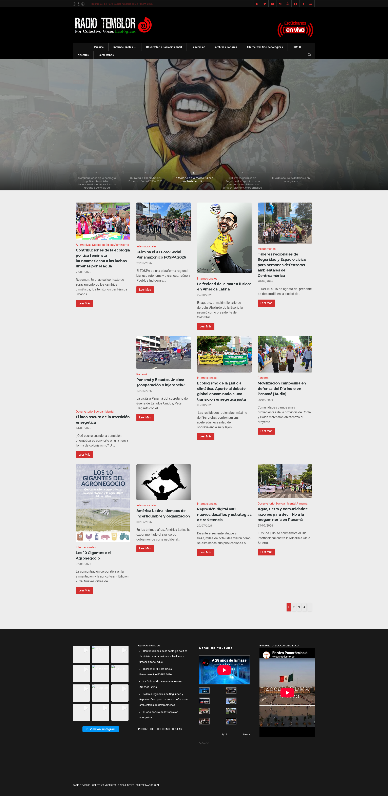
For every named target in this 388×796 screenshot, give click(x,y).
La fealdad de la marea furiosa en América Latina (119, 3)
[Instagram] (280, 4)
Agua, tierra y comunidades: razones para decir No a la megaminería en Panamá (283, 514)
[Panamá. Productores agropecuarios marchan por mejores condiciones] (231, 721)
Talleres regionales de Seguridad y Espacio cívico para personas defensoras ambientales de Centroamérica (282, 265)
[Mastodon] (311, 4)
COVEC (297, 47)
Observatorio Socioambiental (164, 47)
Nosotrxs (83, 55)
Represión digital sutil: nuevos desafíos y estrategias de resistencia (224, 514)
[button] (81, 654)
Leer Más (84, 303)
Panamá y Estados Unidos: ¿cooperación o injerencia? (160, 382)
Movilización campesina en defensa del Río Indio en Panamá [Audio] (282, 388)
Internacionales (123, 47)
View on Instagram (103, 729)
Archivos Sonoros (226, 47)
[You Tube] (288, 4)
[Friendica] (272, 4)
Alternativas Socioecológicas (265, 47)
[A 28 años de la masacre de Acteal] (204, 690)
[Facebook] (257, 4)
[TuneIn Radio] (303, 4)
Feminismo (198, 47)
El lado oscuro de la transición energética (103, 419)
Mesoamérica (267, 249)
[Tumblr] (295, 4)
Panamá (99, 47)
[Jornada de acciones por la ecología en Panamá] (231, 711)
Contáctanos (106, 55)
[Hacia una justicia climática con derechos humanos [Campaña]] (204, 701)
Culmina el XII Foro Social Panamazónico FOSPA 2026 (161, 254)
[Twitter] (265, 4)
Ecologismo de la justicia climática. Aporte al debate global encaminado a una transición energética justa (221, 391)
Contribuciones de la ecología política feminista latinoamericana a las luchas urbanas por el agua (103, 258)
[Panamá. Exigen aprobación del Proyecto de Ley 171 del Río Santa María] (204, 721)
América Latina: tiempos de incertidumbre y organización (163, 513)
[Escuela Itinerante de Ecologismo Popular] (204, 711)
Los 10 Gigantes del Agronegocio (93, 555)
